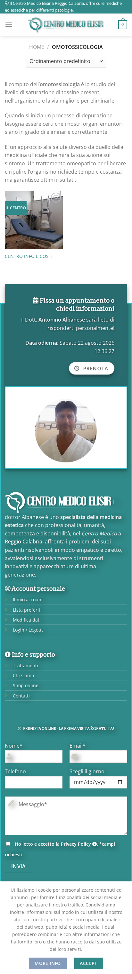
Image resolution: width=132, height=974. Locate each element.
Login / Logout (28, 630)
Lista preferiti (27, 610)
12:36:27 (104, 351)
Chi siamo (23, 675)
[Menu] (8, 24)
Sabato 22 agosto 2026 (87, 342)
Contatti (21, 696)
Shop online (25, 685)
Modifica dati (27, 620)
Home (36, 46)
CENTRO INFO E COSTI (29, 256)
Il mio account (28, 599)
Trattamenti (25, 665)
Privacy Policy (76, 844)
